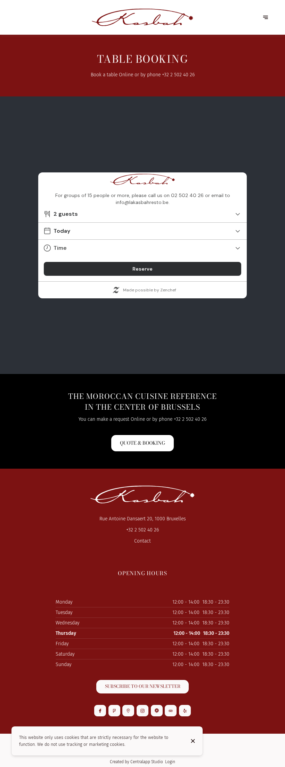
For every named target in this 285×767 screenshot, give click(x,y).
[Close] (193, 741)
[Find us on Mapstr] (157, 711)
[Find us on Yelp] (185, 711)
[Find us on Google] (128, 711)
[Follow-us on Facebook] (100, 711)
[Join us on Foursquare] (114, 711)
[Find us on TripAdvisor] (171, 711)
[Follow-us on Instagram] (142, 711)
